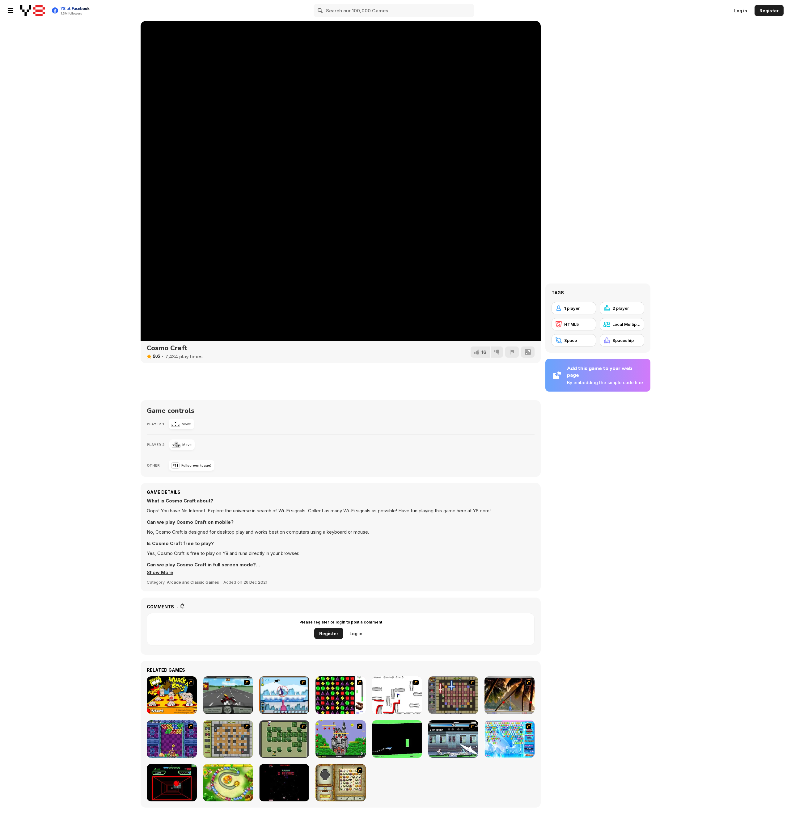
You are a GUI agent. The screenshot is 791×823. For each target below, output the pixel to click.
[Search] (320, 10)
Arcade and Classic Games (193, 582)
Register (769, 10)
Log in (740, 10)
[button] (160, 572)
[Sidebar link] (10, 10)
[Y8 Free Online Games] (32, 10)
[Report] (512, 352)
